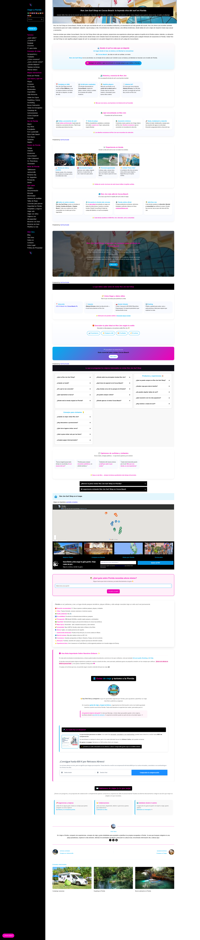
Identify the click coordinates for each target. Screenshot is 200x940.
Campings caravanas (58, 891)
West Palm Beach (33, 134)
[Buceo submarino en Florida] (154, 878)
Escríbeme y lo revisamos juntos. (65, 809)
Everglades (31, 129)
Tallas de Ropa (32, 201)
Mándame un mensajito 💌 (145, 809)
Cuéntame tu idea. (101, 809)
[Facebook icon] (110, 840)
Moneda (30, 193)
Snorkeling (31, 102)
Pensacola (31, 180)
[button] (68, 551)
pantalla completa (72, 502)
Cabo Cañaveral (33, 158)
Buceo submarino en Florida (143, 891)
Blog (28, 235)
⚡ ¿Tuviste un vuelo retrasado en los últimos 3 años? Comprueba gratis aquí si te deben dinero (110, 746)
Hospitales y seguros (34, 209)
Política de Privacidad (34, 248)
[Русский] (28, 16)
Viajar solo (31, 211)
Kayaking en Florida (99, 891)
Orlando (30, 151)
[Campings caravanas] (71, 878)
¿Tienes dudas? (8, 935)
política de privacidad (120, 565)
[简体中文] (30, 13)
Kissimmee (31, 153)
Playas (29, 81)
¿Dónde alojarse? (33, 64)
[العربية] (28, 13)
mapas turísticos (105, 705)
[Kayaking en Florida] (113, 878)
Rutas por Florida (33, 75)
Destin (29, 182)
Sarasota (30, 139)
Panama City (31, 175)
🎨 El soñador (122, 333)
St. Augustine (32, 177)
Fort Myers (31, 137)
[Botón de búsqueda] (42, 19)
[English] (34, 13)
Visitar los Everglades (34, 108)
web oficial (92, 204)
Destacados (31, 89)
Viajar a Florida (34, 10)
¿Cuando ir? (31, 40)
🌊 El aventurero (93, 333)
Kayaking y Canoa (33, 100)
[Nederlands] (32, 13)
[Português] (43, 13)
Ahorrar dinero (32, 70)
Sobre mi (30, 240)
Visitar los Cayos (33, 97)
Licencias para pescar (34, 203)
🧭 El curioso (134, 333)
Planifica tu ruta (32, 227)
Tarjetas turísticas (33, 67)
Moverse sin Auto (33, 224)
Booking (144, 658)
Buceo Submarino (33, 105)
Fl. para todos (32, 48)
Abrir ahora (113, 356)
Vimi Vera (30, 237)
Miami (29, 124)
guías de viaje (94, 705)
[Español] (30, 16)
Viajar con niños (32, 214)
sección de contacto (99, 715)
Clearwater (31, 163)
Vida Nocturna (32, 94)
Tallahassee (31, 169)
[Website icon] (113, 840)
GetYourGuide (64, 140)
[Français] (36, 13)
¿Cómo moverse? (33, 59)
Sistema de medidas (34, 198)
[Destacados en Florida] (159, 551)
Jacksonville (31, 172)
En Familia (31, 87)
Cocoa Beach (32, 156)
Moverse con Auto (33, 221)
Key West (30, 127)
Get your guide (137, 658)
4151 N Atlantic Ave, (67, 306)
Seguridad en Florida (34, 206)
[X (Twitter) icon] (116, 840)
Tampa (29, 148)
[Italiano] (41, 13)
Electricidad (31, 196)
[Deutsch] (39, 13)
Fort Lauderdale (32, 132)
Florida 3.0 (32, 28)
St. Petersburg (32, 161)
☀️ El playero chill (108, 333)
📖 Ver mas (113, 264)
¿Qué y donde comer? (35, 62)
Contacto (30, 243)
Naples (29, 142)
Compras (30, 84)
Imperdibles (31, 92)
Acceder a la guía (113, 591)
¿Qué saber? (31, 38)
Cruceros (30, 45)
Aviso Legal (31, 245)
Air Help (151, 658)
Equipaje (30, 43)
